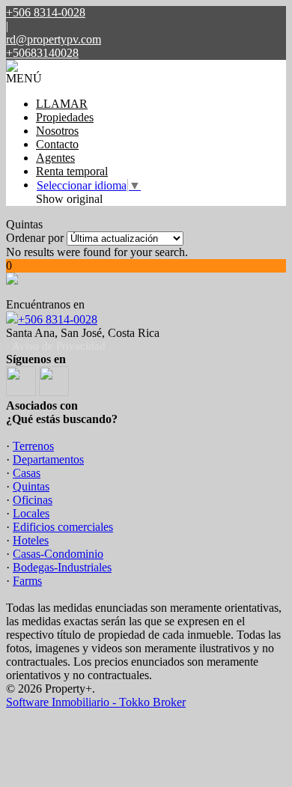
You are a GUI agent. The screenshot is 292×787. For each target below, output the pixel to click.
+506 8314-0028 (57, 319)
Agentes (55, 157)
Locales (31, 513)
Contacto (57, 144)
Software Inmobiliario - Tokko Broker (96, 702)
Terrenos (33, 446)
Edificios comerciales (63, 526)
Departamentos (48, 459)
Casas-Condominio (58, 553)
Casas (26, 473)
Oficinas (32, 499)
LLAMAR (62, 103)
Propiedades (65, 117)
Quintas (31, 486)
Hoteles (31, 540)
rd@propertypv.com (53, 39)
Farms (27, 580)
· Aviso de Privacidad (56, 346)
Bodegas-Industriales (62, 567)
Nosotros (57, 130)
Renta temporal (72, 171)
